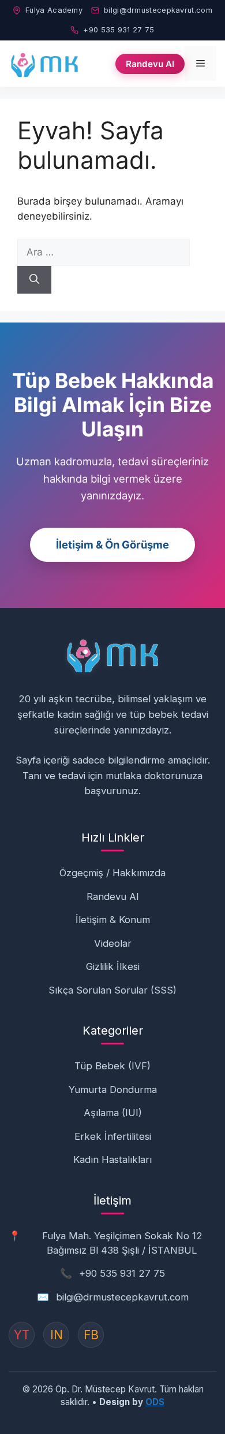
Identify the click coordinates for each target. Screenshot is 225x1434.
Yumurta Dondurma (113, 1089)
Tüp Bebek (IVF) (112, 1066)
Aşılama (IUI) (113, 1112)
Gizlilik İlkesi (113, 966)
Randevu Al (150, 63)
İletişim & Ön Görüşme (112, 544)
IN (56, 1335)
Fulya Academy (53, 10)
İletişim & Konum (113, 919)
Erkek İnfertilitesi (112, 1136)
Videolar (113, 943)
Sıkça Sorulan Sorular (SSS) (112, 990)
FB (91, 1335)
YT (21, 1335)
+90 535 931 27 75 (118, 29)
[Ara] (34, 280)
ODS (154, 1401)
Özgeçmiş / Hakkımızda (112, 873)
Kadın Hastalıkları (112, 1159)
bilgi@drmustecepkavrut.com (158, 10)
